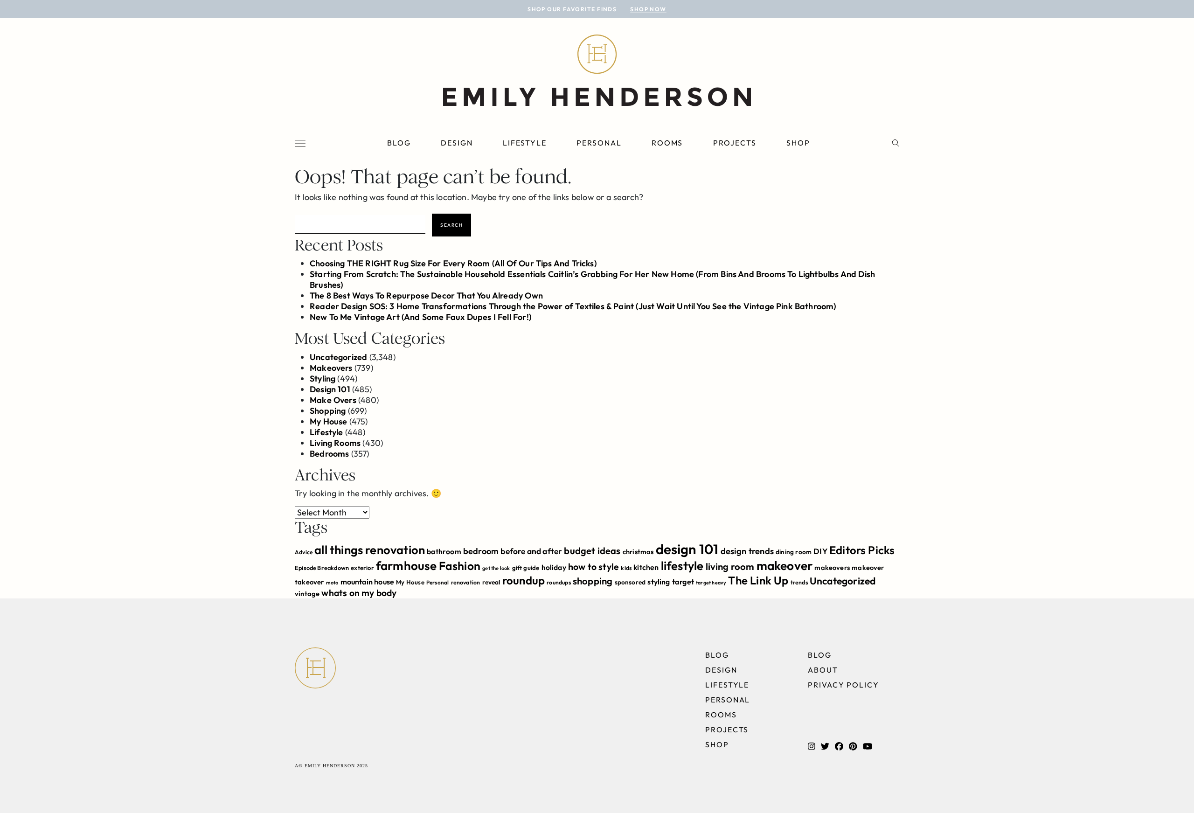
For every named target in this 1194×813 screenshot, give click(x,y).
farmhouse (406, 565)
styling (658, 581)
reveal (491, 582)
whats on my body (358, 592)
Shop (798, 142)
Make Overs (333, 400)
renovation (465, 582)
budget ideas (592, 550)
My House (328, 421)
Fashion (459, 565)
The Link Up (758, 580)
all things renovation (369, 549)
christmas (638, 551)
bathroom (444, 551)
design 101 (687, 549)
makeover (784, 565)
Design (457, 142)
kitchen (646, 567)
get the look (496, 568)
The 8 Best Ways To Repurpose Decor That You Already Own (426, 295)
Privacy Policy (843, 684)
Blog (399, 142)
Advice (303, 552)
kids (626, 567)
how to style (593, 566)
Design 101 (330, 389)
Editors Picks (862, 550)
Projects (735, 142)
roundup (523, 580)
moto (332, 582)
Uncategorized (338, 357)
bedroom (481, 551)
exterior (362, 567)
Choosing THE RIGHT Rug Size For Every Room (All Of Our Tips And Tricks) (453, 263)
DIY (820, 551)
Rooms (667, 142)
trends (799, 582)
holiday (553, 567)
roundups (558, 582)
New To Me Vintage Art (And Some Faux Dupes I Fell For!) (420, 317)
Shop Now (648, 9)
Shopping (328, 410)
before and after (531, 551)
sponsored (630, 582)
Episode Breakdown (322, 567)
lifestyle (682, 565)
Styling (322, 378)
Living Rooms (335, 443)
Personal (598, 142)
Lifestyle (525, 142)
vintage (307, 593)
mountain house (367, 581)
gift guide (526, 567)
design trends (747, 551)
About (823, 669)
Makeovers (331, 367)
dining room (794, 552)
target (683, 581)
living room (730, 566)
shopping (592, 581)
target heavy (711, 582)
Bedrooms (329, 453)
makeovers (832, 567)
